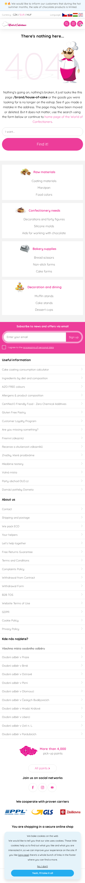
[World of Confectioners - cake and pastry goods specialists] (14, 23)
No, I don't (42, 866)
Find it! (42, 144)
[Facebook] (32, 787)
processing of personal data (38, 347)
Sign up (73, 337)
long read (23, 854)
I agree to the (31, 347)
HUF (29, 14)
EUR (22, 14)
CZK (15, 14)
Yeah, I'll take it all (42, 873)
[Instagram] (42, 787)
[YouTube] (52, 787)
